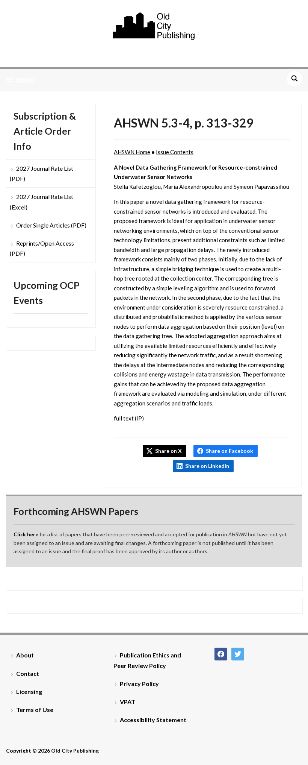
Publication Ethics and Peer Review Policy (147, 660)
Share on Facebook (229, 451)
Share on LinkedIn (207, 466)
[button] (20, 80)
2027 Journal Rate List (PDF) (41, 173)
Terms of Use (34, 709)
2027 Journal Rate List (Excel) (41, 201)
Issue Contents (174, 152)
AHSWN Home (132, 152)
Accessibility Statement (153, 719)
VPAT (127, 701)
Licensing (29, 691)
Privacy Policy (139, 683)
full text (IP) (129, 418)
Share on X (168, 451)
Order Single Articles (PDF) (51, 225)
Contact (27, 673)
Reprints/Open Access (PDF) (42, 248)
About (25, 655)
